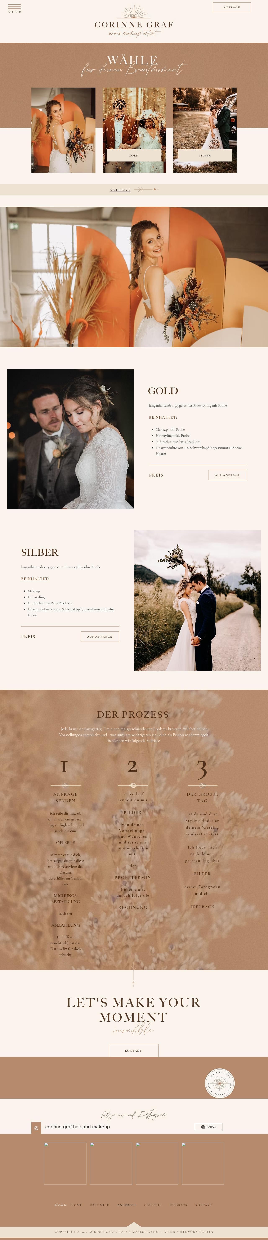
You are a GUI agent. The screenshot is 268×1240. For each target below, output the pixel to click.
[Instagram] (36, 1128)
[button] (14, 6)
